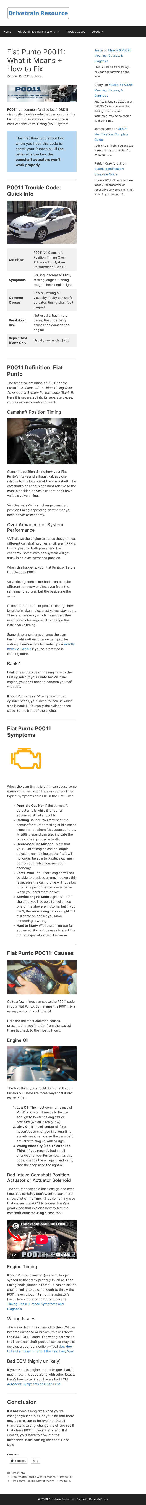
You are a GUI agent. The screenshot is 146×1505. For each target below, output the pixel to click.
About (96, 31)
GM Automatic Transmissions (36, 31)
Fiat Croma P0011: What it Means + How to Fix (41, 1481)
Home (7, 31)
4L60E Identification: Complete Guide (111, 134)
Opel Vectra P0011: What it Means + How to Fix (41, 1477)
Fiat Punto (18, 1473)
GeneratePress (98, 1499)
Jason (98, 50)
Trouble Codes (75, 31)
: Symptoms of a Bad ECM (33, 1384)
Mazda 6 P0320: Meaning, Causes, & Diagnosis (113, 56)
